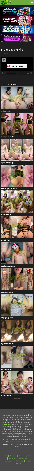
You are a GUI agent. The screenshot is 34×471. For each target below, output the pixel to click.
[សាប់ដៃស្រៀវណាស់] (17, 98)
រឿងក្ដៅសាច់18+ (23, 458)
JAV (24, 424)
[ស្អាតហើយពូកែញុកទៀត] (17, 150)
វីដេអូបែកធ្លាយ (19, 461)
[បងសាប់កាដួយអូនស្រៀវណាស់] (17, 176)
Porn (21, 456)
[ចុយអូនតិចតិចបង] (17, 227)
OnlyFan (13, 456)
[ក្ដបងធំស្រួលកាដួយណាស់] (17, 253)
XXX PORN (7, 424)
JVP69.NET (7, 415)
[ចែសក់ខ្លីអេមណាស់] (17, 201)
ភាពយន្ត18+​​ (16, 420)
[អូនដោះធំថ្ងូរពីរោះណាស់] (17, 279)
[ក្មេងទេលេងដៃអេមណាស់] (17, 331)
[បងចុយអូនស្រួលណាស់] (17, 305)
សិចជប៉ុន (28, 461)
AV (17, 424)
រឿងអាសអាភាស (9, 461)
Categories (18, 463)
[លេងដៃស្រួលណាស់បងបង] (17, 124)
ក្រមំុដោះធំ (28, 456)
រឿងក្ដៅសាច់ (12, 458)
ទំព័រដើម (5, 456)
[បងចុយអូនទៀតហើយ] (17, 357)
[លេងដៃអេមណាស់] (17, 382)
